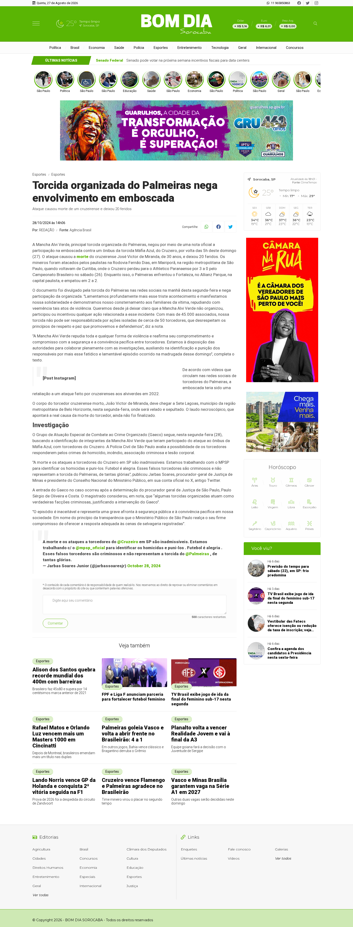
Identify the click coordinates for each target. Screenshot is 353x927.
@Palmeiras (197, 553)
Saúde (119, 47)
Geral (242, 47)
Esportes (161, 47)
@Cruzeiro (127, 541)
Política (55, 47)
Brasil (75, 47)
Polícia (139, 47)
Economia (97, 47)
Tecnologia (220, 47)
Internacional (266, 47)
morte (82, 256)
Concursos (295, 47)
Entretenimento (189, 47)
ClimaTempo (309, 182)
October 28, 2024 (144, 565)
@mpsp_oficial (90, 547)
